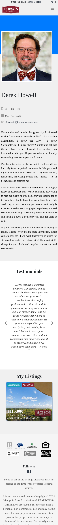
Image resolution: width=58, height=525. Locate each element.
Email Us (32, 1)
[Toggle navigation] (52, 9)
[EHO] (45, 445)
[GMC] (20, 445)
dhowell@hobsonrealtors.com (22, 122)
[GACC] (32, 445)
